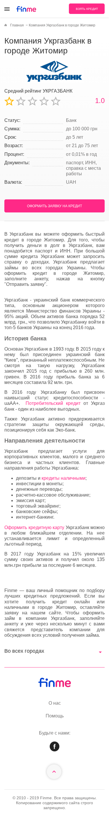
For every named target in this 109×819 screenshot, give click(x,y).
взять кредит (87, 8)
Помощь (55, 715)
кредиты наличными (63, 478)
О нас (55, 703)
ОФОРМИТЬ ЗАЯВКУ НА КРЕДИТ (54, 206)
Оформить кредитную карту (34, 527)
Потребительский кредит (53, 403)
